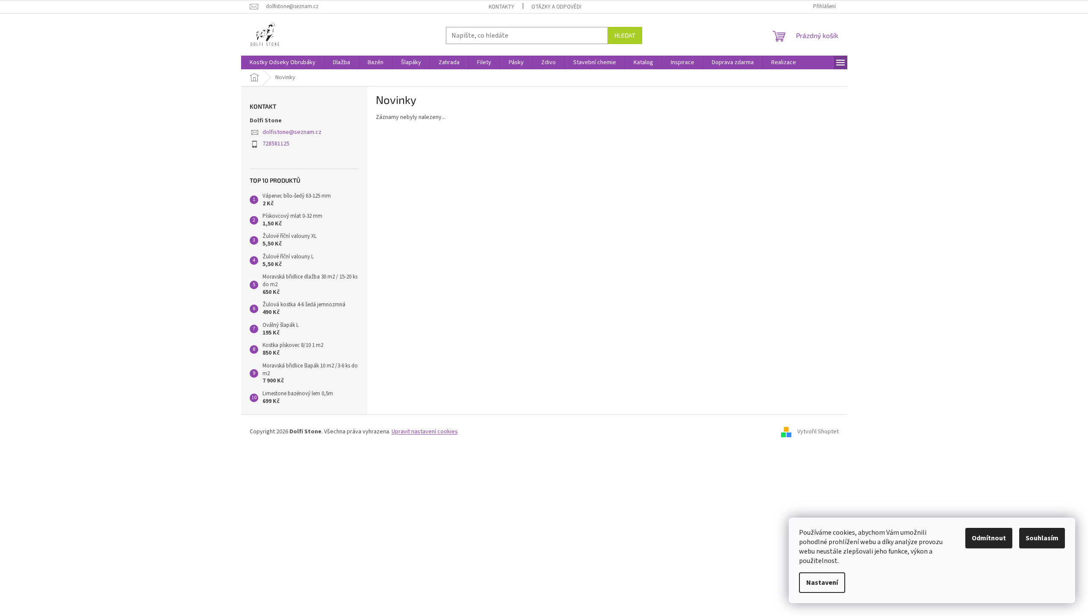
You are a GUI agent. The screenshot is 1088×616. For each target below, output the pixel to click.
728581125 (275, 143)
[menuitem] (282, 62)
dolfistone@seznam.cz (291, 132)
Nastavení (822, 582)
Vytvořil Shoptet (818, 431)
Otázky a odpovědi (556, 7)
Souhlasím (1042, 538)
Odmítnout (989, 538)
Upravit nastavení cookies (425, 431)
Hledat (624, 35)
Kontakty (501, 7)
